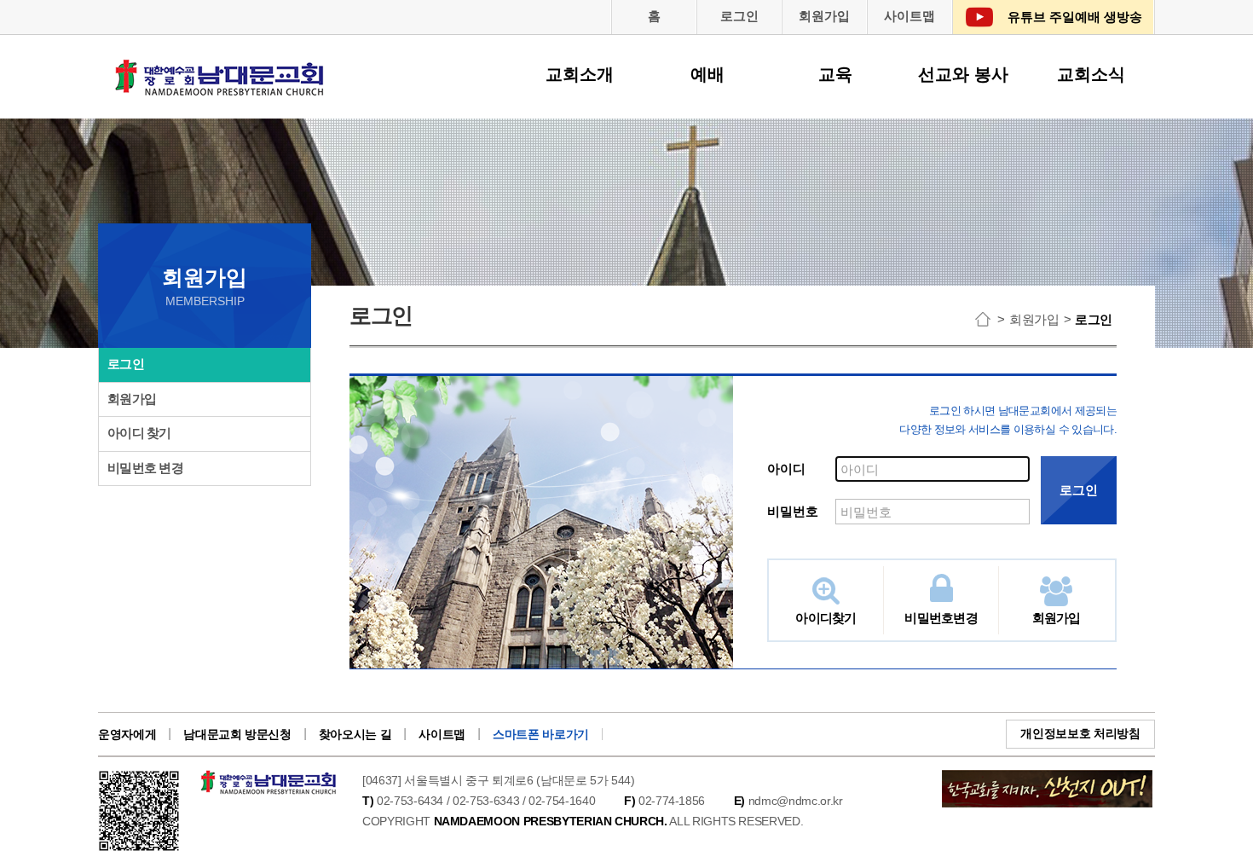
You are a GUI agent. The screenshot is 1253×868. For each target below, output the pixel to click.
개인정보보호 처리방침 (1080, 733)
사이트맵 (909, 16)
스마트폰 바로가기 (541, 734)
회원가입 (824, 16)
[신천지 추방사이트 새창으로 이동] (1047, 779)
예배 (707, 74)
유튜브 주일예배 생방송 (1075, 16)
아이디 (786, 468)
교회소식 (1091, 74)
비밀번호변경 (941, 617)
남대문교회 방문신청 (237, 734)
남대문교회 (220, 89)
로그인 (739, 16)
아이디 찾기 (139, 432)
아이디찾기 (825, 617)
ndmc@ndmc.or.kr (795, 800)
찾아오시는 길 (355, 734)
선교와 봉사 (963, 74)
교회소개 (580, 74)
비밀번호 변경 (145, 467)
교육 (835, 74)
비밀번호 (792, 511)
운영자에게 (127, 734)
